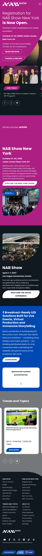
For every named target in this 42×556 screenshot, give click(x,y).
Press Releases (27, 513)
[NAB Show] (17, 4)
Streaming (6, 518)
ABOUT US (26, 504)
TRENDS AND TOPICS (10, 504)
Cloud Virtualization (14, 438)
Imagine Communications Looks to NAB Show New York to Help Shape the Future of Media (20, 430)
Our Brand (26, 507)
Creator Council (28, 515)
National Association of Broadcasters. (14, 542)
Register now (12, 51)
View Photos (6, 493)
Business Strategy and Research (19, 435)
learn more (11, 359)
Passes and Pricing (29, 485)
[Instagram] (14, 540)
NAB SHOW (6, 479)
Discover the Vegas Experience (21, 294)
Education (6, 499)
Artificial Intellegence (10, 507)
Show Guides (7, 524)
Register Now (27, 482)
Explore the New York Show (19, 183)
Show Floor (6, 496)
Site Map (25, 524)
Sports (4, 515)
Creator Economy (9, 513)
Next (12, 103)
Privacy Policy (27, 518)
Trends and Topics (21, 444)
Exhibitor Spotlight (9, 521)
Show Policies (27, 521)
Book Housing (7, 487)
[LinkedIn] (24, 540)
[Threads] (34, 540)
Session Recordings (9, 490)
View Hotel (26, 487)
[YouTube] (4, 540)
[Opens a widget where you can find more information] (29, 552)
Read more (15, 450)
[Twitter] (19, 540)
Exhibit (4, 485)
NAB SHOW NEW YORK (30, 479)
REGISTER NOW (8, 552)
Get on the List (7, 482)
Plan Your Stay (27, 496)
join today (12, 88)
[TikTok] (29, 540)
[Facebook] (9, 540)
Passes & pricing (13, 58)
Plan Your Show (27, 499)
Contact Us (26, 510)
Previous (4, 103)
